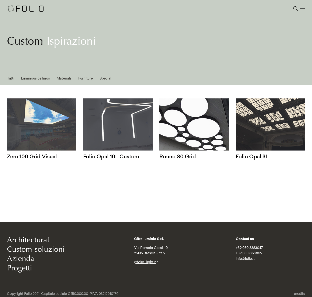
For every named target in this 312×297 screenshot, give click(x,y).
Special (105, 78)
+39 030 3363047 (249, 247)
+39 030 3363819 (249, 253)
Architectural (28, 239)
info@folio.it (245, 258)
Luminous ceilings (35, 78)
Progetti (19, 268)
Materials (64, 78)
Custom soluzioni (36, 249)
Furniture (85, 78)
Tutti (10, 78)
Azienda (20, 258)
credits (299, 293)
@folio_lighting (146, 261)
